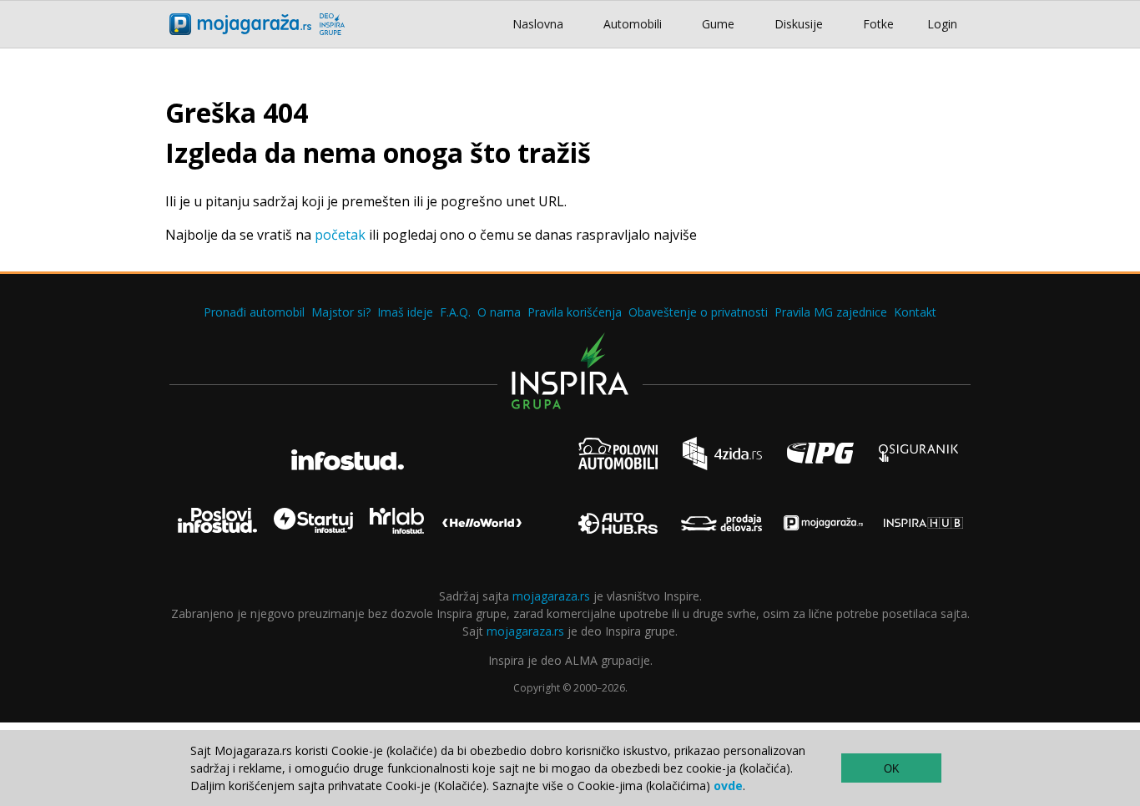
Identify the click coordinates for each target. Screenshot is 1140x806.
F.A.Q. (455, 312)
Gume (718, 24)
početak (340, 235)
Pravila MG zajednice (830, 312)
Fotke (878, 24)
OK (892, 769)
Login (942, 24)
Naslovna (537, 24)
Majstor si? (341, 312)
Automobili (632, 24)
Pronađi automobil (254, 312)
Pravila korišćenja (574, 312)
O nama (499, 312)
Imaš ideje (405, 312)
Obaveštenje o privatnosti (698, 312)
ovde (728, 785)
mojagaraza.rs (551, 596)
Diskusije (798, 24)
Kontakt (915, 312)
